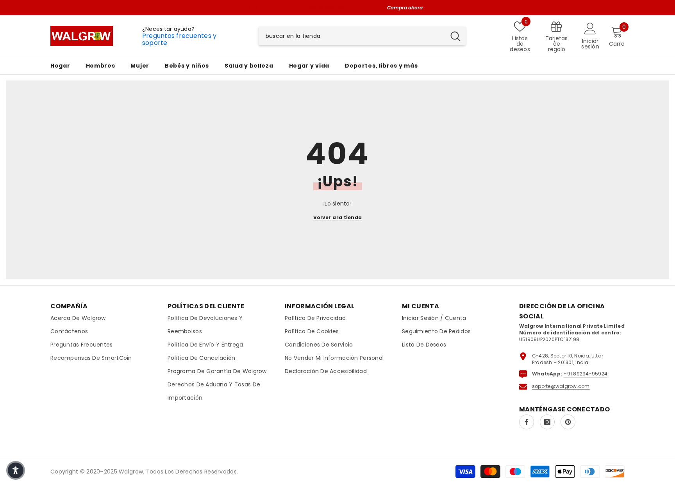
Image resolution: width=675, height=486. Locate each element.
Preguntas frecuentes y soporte (179, 39)
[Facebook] (526, 422)
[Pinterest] (568, 422)
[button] (15, 470)
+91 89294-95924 (585, 373)
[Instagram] (547, 422)
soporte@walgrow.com (561, 386)
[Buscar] (362, 36)
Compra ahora (405, 7)
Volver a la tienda (337, 217)
